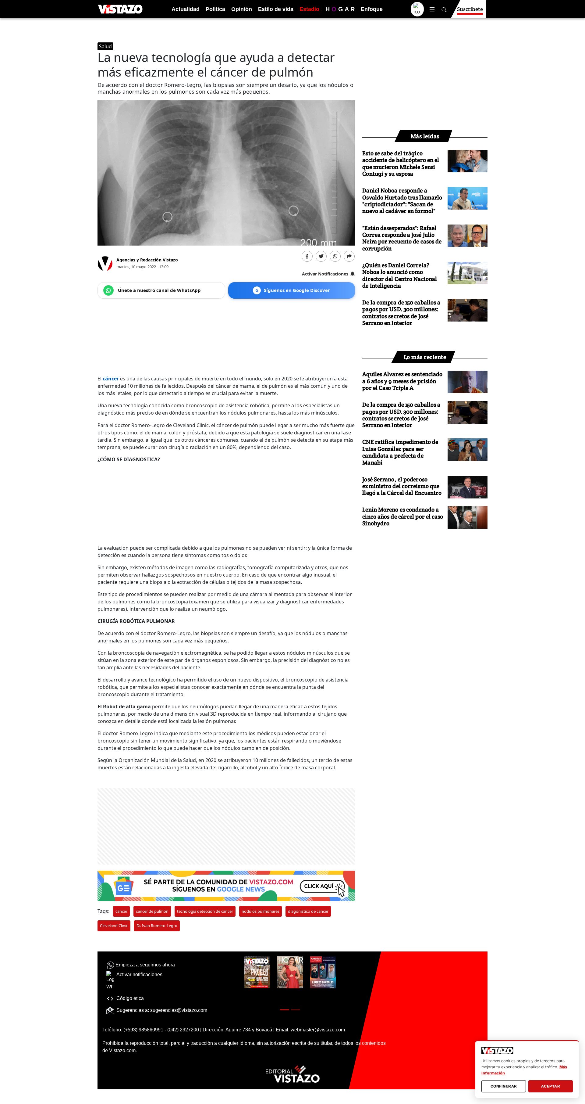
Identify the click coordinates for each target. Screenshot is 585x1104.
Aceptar (550, 1086)
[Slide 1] (284, 1009)
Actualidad (186, 9)
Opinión (241, 9)
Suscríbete (470, 9)
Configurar (504, 1086)
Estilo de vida (275, 9)
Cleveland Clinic (114, 925)
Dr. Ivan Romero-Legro (156, 925)
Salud (105, 46)
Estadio (309, 9)
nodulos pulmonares (260, 911)
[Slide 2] (295, 1009)
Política (215, 9)
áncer (112, 378)
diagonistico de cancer (308, 911)
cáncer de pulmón (152, 911)
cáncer (121, 911)
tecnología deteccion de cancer (205, 911)
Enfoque (372, 9)
